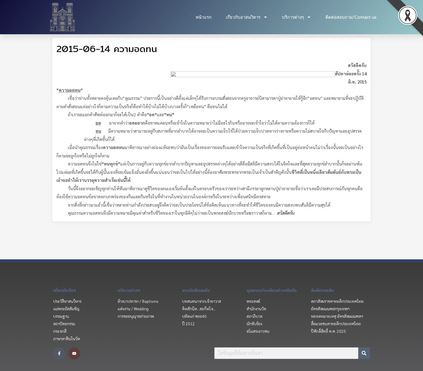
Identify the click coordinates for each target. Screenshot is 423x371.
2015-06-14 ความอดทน (106, 48)
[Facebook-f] (59, 353)
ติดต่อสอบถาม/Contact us (350, 17)
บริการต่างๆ (293, 17)
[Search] (364, 353)
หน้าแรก (204, 17)
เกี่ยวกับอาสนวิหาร (243, 17)
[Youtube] (74, 353)
